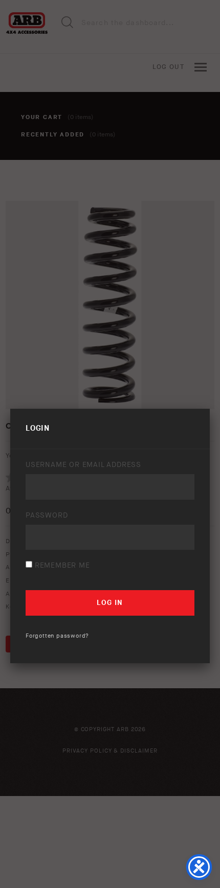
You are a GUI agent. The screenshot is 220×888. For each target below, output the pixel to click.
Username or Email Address (83, 464)
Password (47, 515)
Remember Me (61, 565)
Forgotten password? (57, 636)
